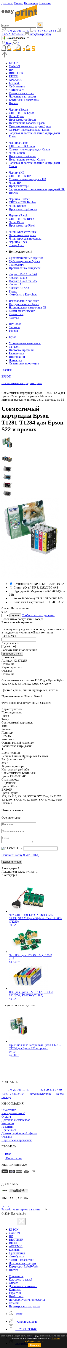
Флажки (14, 317)
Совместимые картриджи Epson (29, 129)
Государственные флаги (24, 304)
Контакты (45, 3)
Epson (12, 337)
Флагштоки (16, 314)
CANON (14, 66)
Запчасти (14, 346)
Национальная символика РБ (27, 307)
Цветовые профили (21, 350)
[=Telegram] (6, 1205)
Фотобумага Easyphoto (23, 294)
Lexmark (14, 83)
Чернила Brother (19, 199)
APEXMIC (16, 79)
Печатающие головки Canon (27, 159)
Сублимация (17, 86)
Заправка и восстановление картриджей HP (37, 189)
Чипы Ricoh (16, 222)
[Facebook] (2, 1205)
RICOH (13, 76)
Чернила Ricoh (18, 215)
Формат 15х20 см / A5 (23, 281)
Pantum (13, 330)
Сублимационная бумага (24, 261)
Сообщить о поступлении (38, 615)
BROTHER (16, 73)
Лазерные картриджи (22, 96)
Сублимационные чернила (26, 257)
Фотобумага (16, 89)
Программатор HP (20, 186)
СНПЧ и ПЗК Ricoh (21, 218)
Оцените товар (10, 817)
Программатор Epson (22, 119)
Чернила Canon (18, 142)
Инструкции (17, 356)
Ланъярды (15, 360)
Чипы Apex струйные (22, 231)
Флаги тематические (22, 310)
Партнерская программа (16, 1140)
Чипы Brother (17, 205)
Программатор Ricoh (22, 225)
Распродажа (16, 353)
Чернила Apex (18, 241)
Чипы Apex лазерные (22, 235)
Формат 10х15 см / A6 (23, 274)
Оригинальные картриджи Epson (30, 126)
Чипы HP (15, 182)
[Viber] (10, 1205)
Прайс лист (8, 1130)
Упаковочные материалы (25, 343)
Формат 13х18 (18, 277)
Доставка (7, 3)
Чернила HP (16, 172)
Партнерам (31, 3)
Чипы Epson (16, 116)
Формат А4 (16, 284)
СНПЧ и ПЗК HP (20, 175)
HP (11, 69)
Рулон (13, 291)
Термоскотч (16, 264)
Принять (34, 1345)
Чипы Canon (17, 152)
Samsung (14, 327)
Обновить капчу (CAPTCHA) (20, 855)
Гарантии (7, 1126)
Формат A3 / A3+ (20, 287)
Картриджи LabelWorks (24, 99)
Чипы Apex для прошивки (25, 238)
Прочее (13, 103)
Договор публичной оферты (19, 1133)
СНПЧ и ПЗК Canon (22, 146)
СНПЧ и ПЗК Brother (22, 202)
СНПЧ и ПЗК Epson (21, 112)
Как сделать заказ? (13, 1113)
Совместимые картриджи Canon (29, 149)
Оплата (18, 3)
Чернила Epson (18, 109)
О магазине (8, 1109)
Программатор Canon (22, 156)
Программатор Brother (23, 209)
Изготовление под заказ (24, 300)
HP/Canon (15, 323)
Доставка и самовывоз (15, 1120)
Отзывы (6, 1136)
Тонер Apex (16, 245)
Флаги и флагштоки (21, 93)
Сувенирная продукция (24, 363)
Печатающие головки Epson (27, 123)
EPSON (14, 63)
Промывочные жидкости (25, 268)
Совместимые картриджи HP (27, 179)
